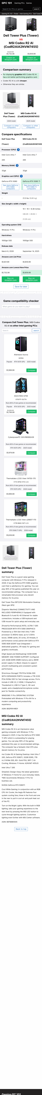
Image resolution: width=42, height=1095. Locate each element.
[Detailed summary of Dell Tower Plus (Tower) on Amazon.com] (10, 553)
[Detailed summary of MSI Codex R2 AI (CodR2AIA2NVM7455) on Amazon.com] (31, 553)
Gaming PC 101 (7, 14)
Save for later (21, 286)
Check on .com (11, 59)
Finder (16, 14)
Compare (31, 370)
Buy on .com (11, 279)
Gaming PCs (19, 3)
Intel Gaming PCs (26, 14)
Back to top (21, 829)
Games (29, 3)
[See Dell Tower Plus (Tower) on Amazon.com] (10, 24)
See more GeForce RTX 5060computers (10, 187)
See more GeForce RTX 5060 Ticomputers (31, 187)
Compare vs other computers (11, 126)
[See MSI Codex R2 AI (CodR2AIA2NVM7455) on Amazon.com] (31, 24)
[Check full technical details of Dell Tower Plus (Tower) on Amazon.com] (11, 100)
